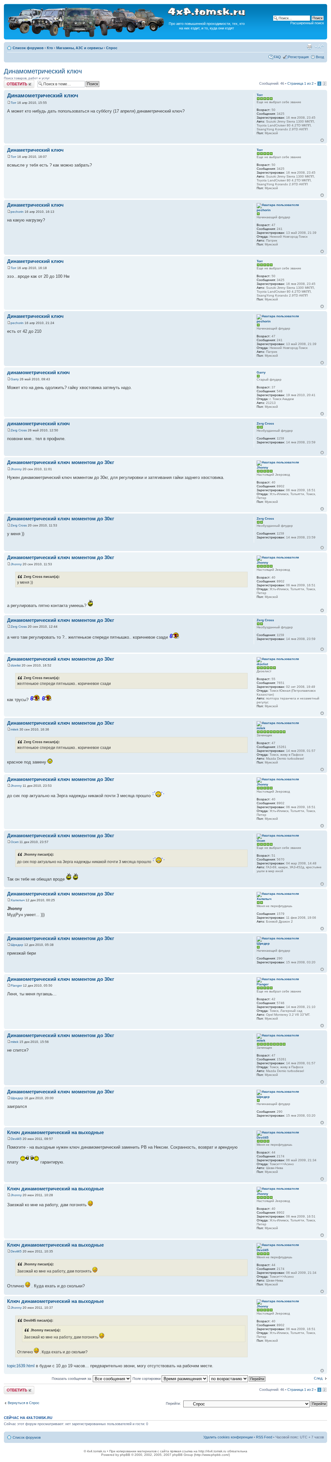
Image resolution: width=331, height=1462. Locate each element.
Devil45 (16, 1139)
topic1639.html (21, 1365)
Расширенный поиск (307, 23)
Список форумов (28, 48)
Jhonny (16, 469)
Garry (15, 379)
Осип (14, 842)
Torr (13, 102)
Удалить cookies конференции (228, 1437)
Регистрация (298, 57)
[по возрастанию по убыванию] (237, 1379)
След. (318, 1378)
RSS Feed (264, 1437)
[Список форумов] (86, 36)
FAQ (277, 57)
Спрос (111, 48)
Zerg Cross (19, 430)
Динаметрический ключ (35, 150)
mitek (14, 729)
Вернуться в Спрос (23, 1403)
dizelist (16, 665)
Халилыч (18, 900)
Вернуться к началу (322, 140)
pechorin (17, 211)
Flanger (16, 985)
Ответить (11, 82)
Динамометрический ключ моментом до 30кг (60, 462)
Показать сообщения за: (72, 1379)
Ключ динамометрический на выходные (55, 1132)
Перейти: (173, 1403)
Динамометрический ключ (43, 71)
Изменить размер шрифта (319, 46)
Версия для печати (309, 46)
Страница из (300, 83)
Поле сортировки (147, 1379)
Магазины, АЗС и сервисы (79, 48)
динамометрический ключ (38, 372)
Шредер (17, 945)
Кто (50, 48)
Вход (320, 57)
